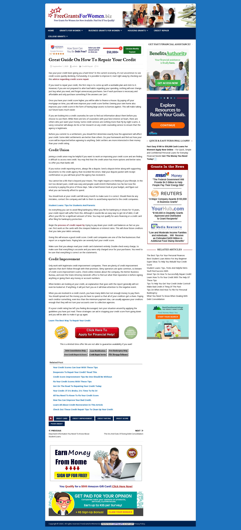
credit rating (104, 418)
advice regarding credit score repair (70, 79)
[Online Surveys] (96, 514)
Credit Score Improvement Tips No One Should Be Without (82, 376)
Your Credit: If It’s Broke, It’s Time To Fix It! (75, 391)
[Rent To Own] (168, 337)
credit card (61, 418)
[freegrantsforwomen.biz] (120, 26)
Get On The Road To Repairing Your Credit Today (77, 386)
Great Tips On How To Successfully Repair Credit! (169, 274)
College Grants (56, 36)
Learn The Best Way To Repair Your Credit (70, 320)
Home (51, 30)
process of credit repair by (71, 225)
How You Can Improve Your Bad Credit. (72, 400)
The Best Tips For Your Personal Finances (166, 255)
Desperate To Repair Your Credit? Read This (75, 372)
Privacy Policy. (139, 524)
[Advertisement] (169, 363)
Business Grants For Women (104, 30)
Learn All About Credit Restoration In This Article (78, 404)
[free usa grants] (168, 134)
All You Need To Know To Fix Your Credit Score (76, 395)
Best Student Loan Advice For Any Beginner (167, 258)
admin (74, 66)
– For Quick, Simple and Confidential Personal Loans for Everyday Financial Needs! (169, 152)
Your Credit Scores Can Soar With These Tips (75, 367)
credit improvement (82, 418)
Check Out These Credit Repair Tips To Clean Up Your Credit (83, 409)
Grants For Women (70, 30)
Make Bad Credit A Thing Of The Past (164, 286)
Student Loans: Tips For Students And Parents (72, 205)
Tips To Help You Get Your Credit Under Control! (168, 283)
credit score (122, 418)
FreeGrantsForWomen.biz (90, 524)
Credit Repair (161, 30)
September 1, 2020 (60, 66)
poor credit (57, 424)
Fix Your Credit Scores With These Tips (72, 381)
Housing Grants (137, 30)
